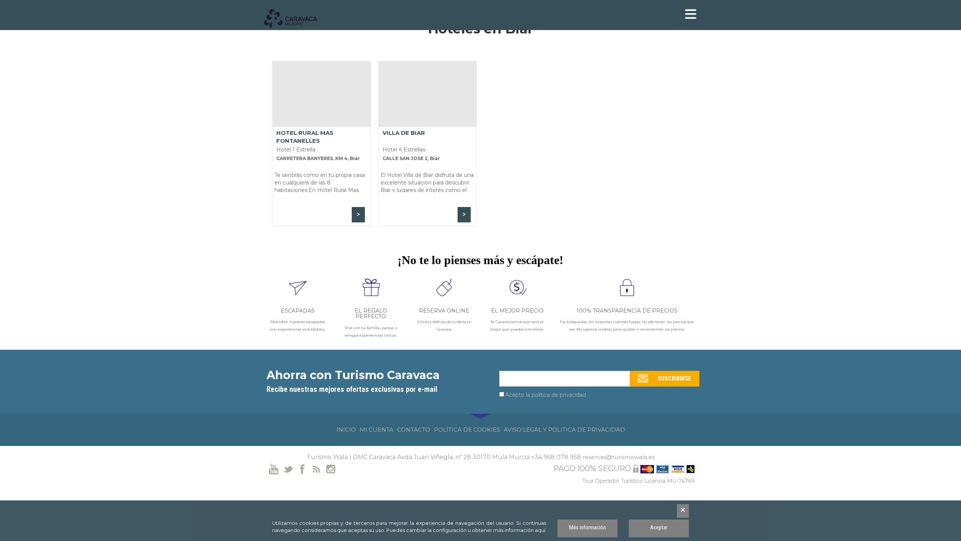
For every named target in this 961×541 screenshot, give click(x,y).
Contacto (413, 429)
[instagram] (330, 468)
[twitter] (288, 468)
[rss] (316, 468)
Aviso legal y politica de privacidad (564, 429)
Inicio (346, 429)
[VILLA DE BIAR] (428, 94)
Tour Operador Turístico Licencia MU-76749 (638, 481)
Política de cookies (467, 429)
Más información (587, 527)
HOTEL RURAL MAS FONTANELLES (304, 136)
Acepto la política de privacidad (545, 394)
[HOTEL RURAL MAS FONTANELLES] (322, 94)
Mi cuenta (376, 429)
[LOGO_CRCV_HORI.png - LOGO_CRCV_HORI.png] (294, 19)
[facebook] (302, 468)
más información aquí (519, 530)
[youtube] (273, 468)
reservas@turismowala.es (619, 457)
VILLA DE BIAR (404, 132)
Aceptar (658, 527)
